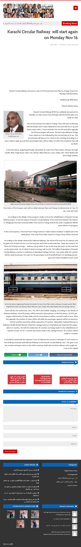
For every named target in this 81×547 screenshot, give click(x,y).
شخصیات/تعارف (72, 485)
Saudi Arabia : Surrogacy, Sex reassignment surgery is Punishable (43, 379)
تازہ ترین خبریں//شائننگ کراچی (39, 23)
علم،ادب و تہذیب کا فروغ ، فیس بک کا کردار (14, 23)
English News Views (71, 471)
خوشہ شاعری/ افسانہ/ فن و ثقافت (66, 482)
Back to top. (7, 544)
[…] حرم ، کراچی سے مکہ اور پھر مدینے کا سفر (58, 525)
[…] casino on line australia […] (61, 519)
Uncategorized (72, 474)
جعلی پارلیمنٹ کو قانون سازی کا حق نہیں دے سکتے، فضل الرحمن (69, 380)
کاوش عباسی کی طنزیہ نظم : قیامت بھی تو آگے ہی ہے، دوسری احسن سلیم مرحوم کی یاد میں (17, 379)
